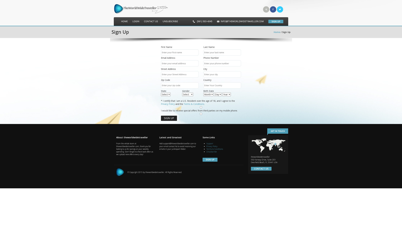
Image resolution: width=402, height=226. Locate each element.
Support (209, 143)
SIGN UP (276, 21)
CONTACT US (151, 21)
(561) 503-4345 (204, 21)
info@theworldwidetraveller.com (242, 21)
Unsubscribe (211, 151)
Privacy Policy (168, 103)
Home (124, 21)
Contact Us (261, 168)
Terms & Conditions (194, 103)
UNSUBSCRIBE (170, 21)
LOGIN (135, 21)
